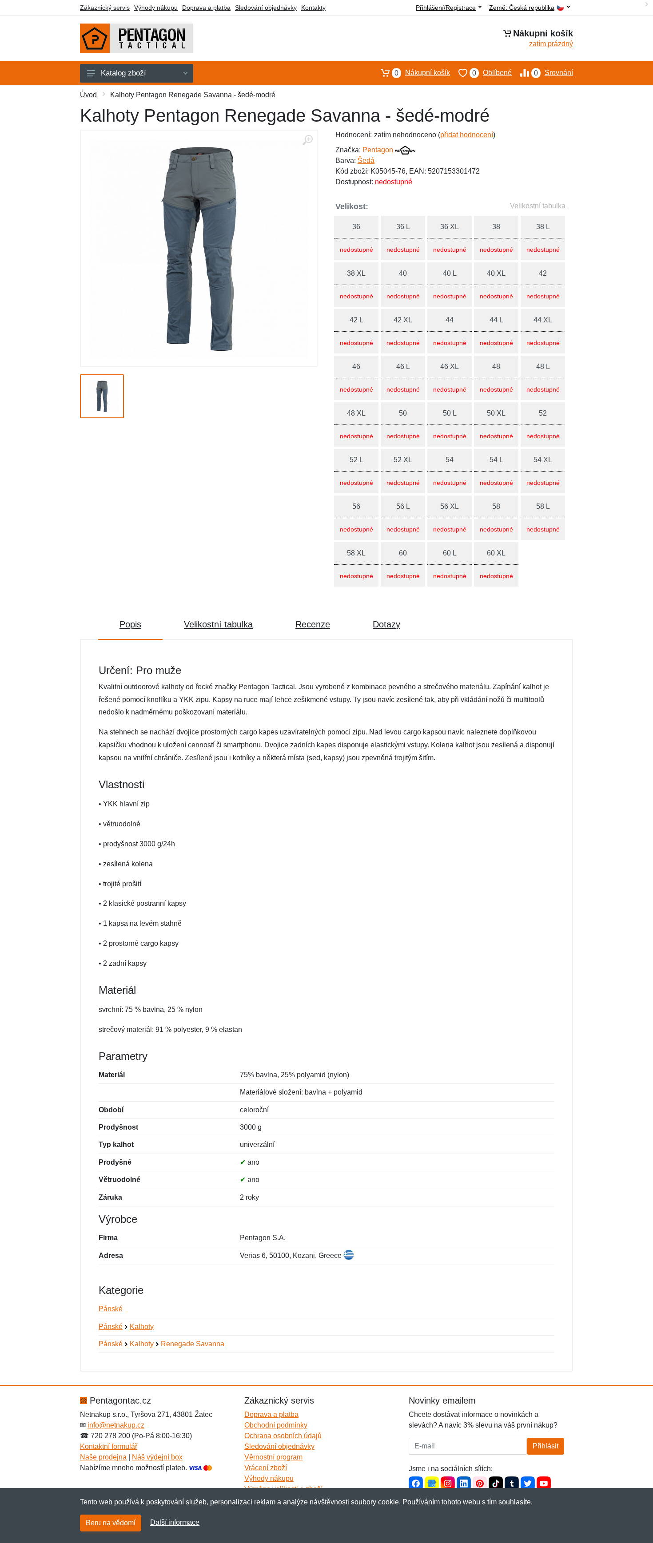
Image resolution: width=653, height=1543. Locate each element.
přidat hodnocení (466, 135)
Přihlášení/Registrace (446, 7)
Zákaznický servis (105, 7)
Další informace (174, 1522)
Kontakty (313, 7)
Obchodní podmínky (275, 1425)
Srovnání (553, 73)
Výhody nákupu (156, 7)
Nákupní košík (422, 73)
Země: (521, 7)
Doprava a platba (206, 7)
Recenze (312, 624)
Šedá (366, 160)
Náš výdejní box (157, 1457)
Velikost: (351, 206)
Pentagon (377, 150)
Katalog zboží (123, 73)
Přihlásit (545, 1446)
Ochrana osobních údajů (283, 1436)
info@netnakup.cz (116, 1425)
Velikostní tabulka (537, 206)
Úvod (88, 95)
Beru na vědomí (110, 1523)
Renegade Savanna (192, 1344)
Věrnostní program (273, 1457)
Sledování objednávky (266, 7)
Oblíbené (492, 73)
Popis (130, 624)
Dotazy (386, 624)
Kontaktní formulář (108, 1446)
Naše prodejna (103, 1457)
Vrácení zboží (265, 1468)
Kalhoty (142, 1326)
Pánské (111, 1309)
